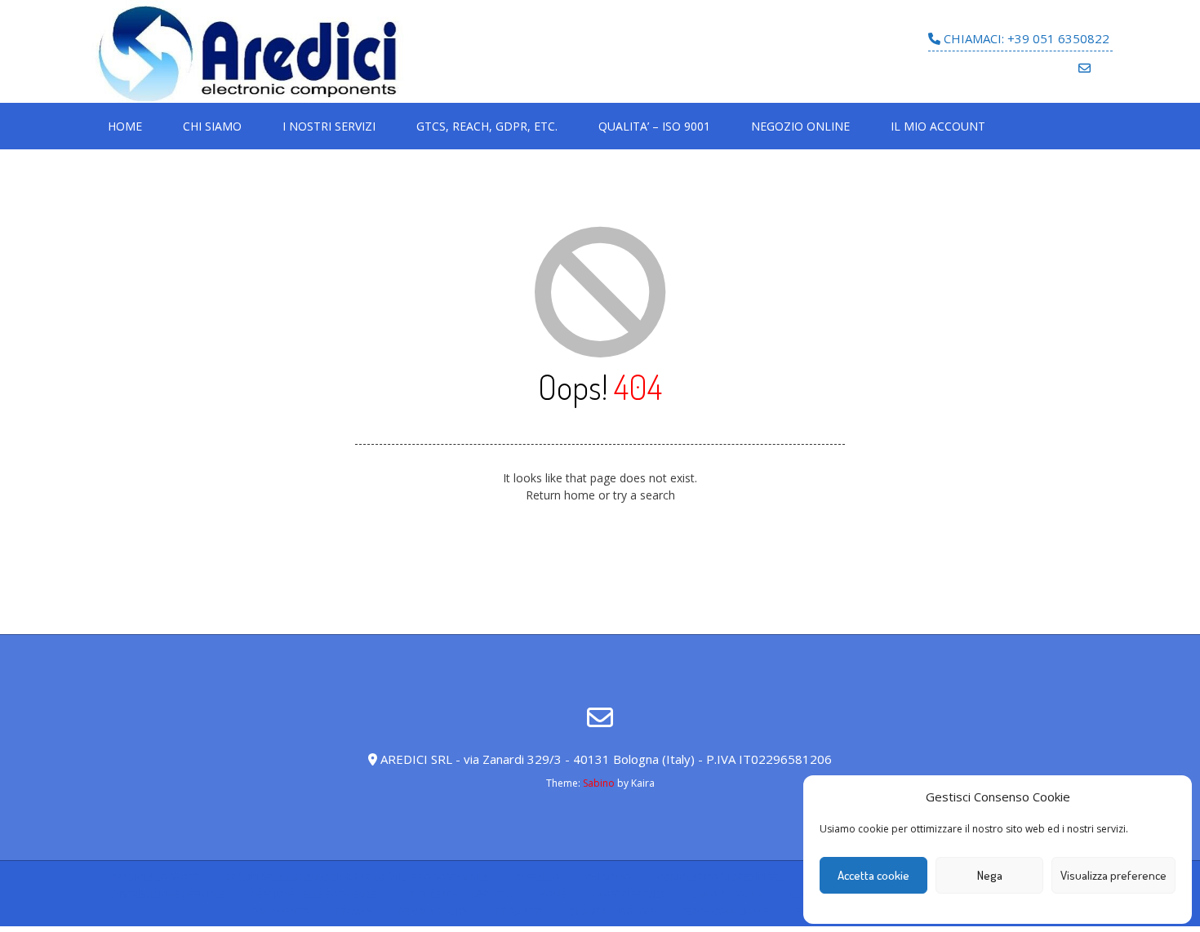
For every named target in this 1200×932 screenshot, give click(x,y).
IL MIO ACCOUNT (938, 126)
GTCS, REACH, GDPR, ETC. (487, 126)
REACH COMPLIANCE (725, 911)
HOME (125, 126)
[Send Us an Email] (1084, 68)
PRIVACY (354, 911)
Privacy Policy (433, 911)
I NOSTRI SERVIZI (329, 126)
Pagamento (280, 911)
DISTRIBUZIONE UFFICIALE (168, 894)
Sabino (599, 783)
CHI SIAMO (212, 126)
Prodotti (519, 911)
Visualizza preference (1113, 875)
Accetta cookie (873, 875)
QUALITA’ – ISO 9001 (654, 126)
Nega (989, 875)
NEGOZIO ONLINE (800, 126)
